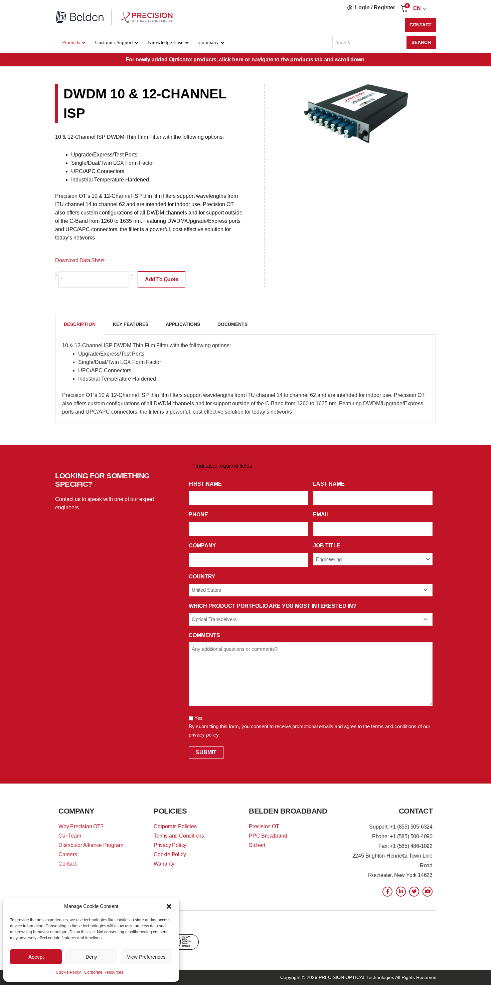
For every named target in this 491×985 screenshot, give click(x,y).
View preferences (146, 957)
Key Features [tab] (130, 324)
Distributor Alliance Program (90, 845)
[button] (169, 906)
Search (421, 42)
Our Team (69, 836)
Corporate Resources (103, 972)
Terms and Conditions (179, 836)
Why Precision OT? (81, 826)
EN (417, 8)
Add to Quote (161, 279)
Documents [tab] (232, 324)
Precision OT (264, 826)
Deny (91, 957)
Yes (198, 718)
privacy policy (203, 734)
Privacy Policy (170, 845)
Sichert (257, 845)
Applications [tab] (183, 324)
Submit (206, 752)
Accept (36, 957)
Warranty (164, 864)
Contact (67, 864)
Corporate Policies (175, 826)
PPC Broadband (268, 836)
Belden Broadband (288, 811)
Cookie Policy (68, 972)
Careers (67, 854)
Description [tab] (80, 324)
